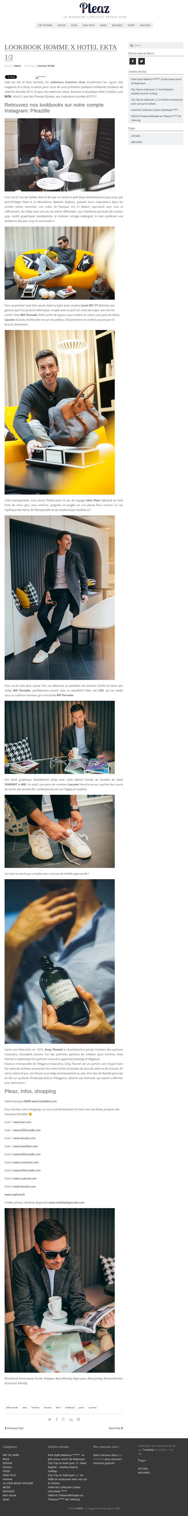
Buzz (115, 1455)
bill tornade (12, 1407)
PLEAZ (79, 1508)
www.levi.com (22, 1122)
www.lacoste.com (24, 1138)
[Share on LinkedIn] (71, 1419)
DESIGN (62, 25)
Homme (41, 65)
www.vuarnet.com (25, 1178)
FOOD (74, 25)
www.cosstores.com (26, 1162)
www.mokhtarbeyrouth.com (66, 1202)
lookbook (69, 1407)
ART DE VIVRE (45, 25)
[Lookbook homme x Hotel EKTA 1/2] (49, 1419)
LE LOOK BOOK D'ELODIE (18, 1483)
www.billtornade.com (27, 1130)
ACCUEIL (135, 135)
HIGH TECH (89, 25)
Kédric (17, 65)
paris (81, 1407)
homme (35, 1407)
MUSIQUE (117, 25)
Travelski (148, 1449)
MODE (103, 25)
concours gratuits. (104, 1463)
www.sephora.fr (15, 1194)
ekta (25, 1407)
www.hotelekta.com (44, 1101)
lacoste (47, 1407)
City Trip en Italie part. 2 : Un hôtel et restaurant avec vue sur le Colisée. (67, 1479)
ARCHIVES (145, 25)
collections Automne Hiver (67, 82)
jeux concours (113, 1459)
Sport (6, 1499)
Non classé (9, 1495)
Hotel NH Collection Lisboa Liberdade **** (154, 110)
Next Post (115, 1428)
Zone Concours (102, 1455)
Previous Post (15, 1428)
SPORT (131, 25)
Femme (7, 1467)
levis (58, 1407)
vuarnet (93, 1407)
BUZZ (6, 1459)
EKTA (8, 96)
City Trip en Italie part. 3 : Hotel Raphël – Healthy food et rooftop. (67, 1467)
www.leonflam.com (25, 1146)
